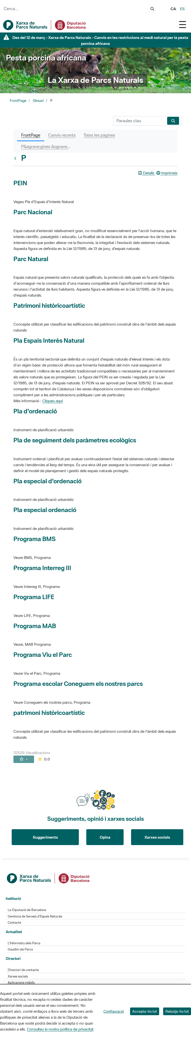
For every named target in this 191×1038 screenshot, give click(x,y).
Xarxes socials (157, 837)
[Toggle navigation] (182, 24)
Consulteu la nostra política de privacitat (60, 1029)
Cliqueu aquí (52, 400)
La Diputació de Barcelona (27, 910)
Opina (105, 837)
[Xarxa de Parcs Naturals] (45, 25)
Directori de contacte (23, 970)
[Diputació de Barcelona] (48, 877)
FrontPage (18, 100)
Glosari (38, 100)
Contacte (14, 922)
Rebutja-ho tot (177, 1011)
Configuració (113, 1011)
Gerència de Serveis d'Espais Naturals (35, 916)
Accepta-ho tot (144, 1011)
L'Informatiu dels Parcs (24, 943)
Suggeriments (45, 837)
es (182, 8)
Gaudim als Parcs (20, 949)
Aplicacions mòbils (21, 982)
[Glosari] (16, 158)
